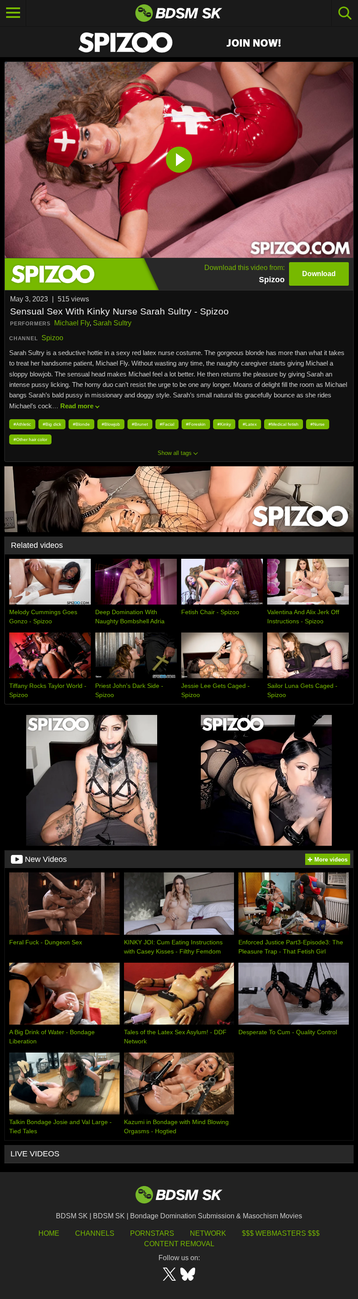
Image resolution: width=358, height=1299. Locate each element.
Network (208, 1233)
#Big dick (52, 424)
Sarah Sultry (112, 323)
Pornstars (152, 1233)
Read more (76, 406)
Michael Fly (72, 323)
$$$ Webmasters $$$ (281, 1233)
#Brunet (140, 424)
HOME (48, 1233)
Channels (94, 1233)
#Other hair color (30, 439)
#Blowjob (111, 424)
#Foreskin (196, 424)
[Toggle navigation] (13, 13)
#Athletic (22, 424)
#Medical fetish (283, 424)
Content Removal (179, 1244)
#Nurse (317, 424)
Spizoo (52, 338)
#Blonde (81, 424)
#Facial (167, 424)
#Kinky (224, 424)
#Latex (250, 424)
